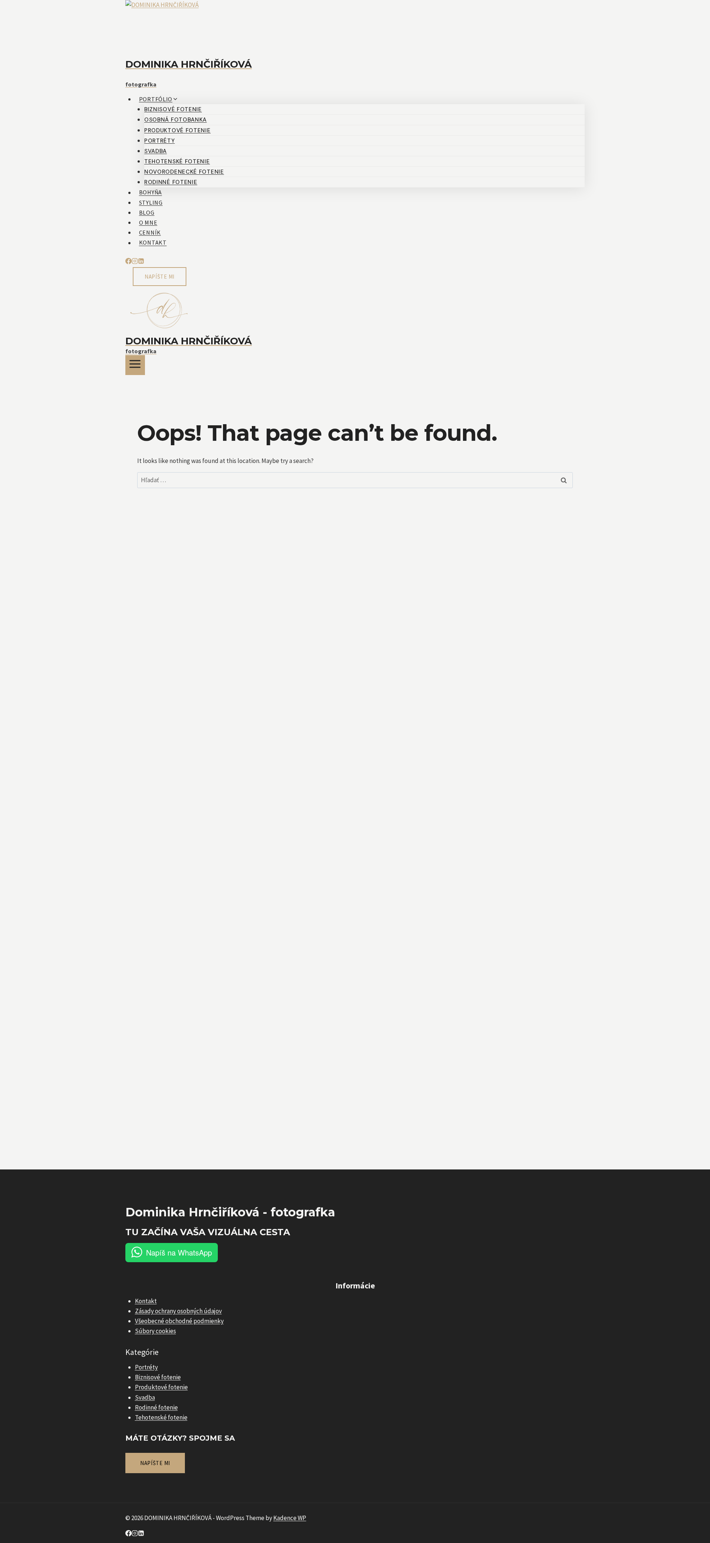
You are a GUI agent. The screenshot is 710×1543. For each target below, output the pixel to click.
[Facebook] (128, 262)
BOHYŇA (150, 192)
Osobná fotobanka (175, 119)
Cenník (150, 232)
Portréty (159, 140)
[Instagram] (135, 262)
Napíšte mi (160, 276)
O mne (148, 222)
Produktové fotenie (177, 130)
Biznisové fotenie (173, 109)
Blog (147, 212)
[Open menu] (135, 365)
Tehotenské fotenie (177, 161)
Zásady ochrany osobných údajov (178, 1311)
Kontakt (153, 242)
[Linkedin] (141, 262)
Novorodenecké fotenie (184, 172)
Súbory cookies (155, 1331)
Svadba (155, 151)
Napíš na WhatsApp (179, 1252)
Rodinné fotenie (170, 182)
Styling (151, 202)
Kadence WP (289, 1518)
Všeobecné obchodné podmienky (179, 1321)
